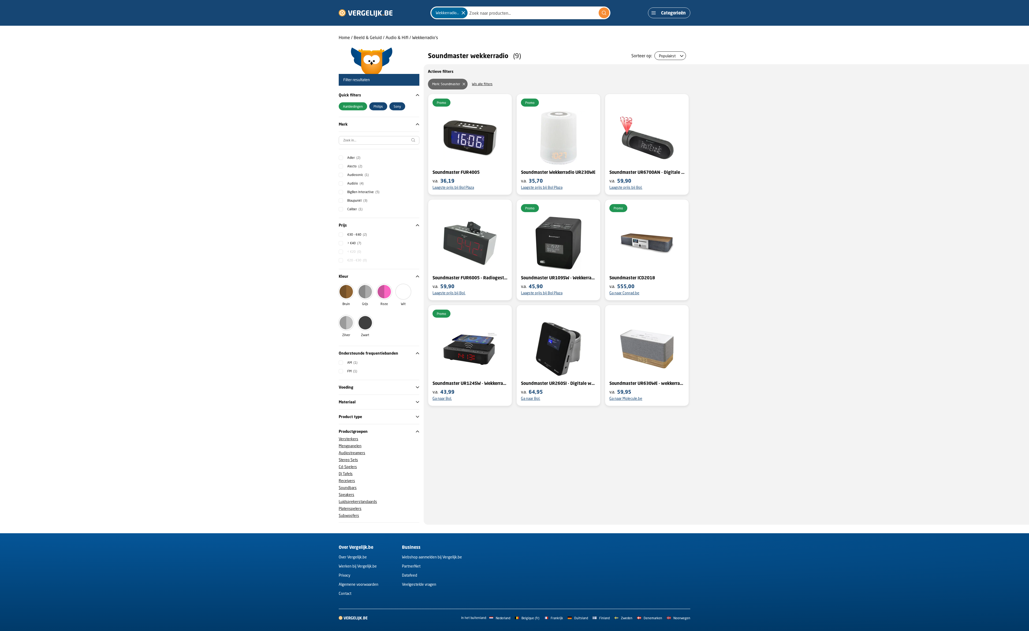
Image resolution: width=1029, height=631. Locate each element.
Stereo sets (348, 459)
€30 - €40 (357, 234)
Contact (345, 593)
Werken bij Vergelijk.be (358, 566)
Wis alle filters (482, 84)
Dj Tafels (346, 473)
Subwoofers (349, 515)
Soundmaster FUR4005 (456, 172)
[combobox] (520, 12)
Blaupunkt (357, 200)
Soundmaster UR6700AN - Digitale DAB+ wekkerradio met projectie (646, 172)
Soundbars (348, 487)
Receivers (347, 480)
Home (344, 37)
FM (352, 371)
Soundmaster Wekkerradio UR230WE (558, 172)
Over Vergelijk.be (353, 557)
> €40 (354, 243)
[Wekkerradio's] (463, 13)
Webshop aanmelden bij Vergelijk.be (432, 557)
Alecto (354, 166)
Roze (384, 304)
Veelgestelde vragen (419, 584)
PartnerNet (411, 566)
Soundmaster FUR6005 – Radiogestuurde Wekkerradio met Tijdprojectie (470, 277)
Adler (353, 158)
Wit (403, 304)
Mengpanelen (350, 446)
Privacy (344, 575)
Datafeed (409, 575)
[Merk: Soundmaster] (463, 84)
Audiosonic (358, 175)
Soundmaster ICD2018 (632, 277)
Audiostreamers (352, 452)
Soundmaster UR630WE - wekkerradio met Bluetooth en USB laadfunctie (646, 383)
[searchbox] (379, 140)
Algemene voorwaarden (358, 584)
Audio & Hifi (397, 37)
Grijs (365, 304)
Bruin (346, 304)
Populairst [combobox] (667, 56)
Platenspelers (350, 508)
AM (352, 362)
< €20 (354, 252)
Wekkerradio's (425, 37)
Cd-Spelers (348, 466)
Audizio (355, 183)
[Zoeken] (604, 12)
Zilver (346, 335)
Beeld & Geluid (368, 37)
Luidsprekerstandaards (358, 501)
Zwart (365, 335)
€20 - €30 (357, 260)
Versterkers (348, 439)
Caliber (355, 209)
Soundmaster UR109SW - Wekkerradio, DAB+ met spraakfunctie (558, 277)
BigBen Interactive (363, 192)
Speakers (346, 494)
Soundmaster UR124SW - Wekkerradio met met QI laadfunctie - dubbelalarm (470, 383)
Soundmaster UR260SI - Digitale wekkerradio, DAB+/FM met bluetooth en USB (558, 383)
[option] (353, 106)
